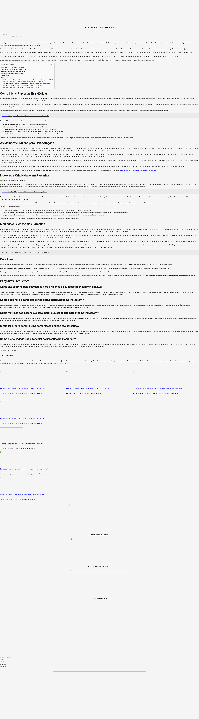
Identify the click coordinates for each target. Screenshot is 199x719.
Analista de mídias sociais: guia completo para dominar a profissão (22, 494)
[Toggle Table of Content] (51, 65)
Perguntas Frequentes (9, 78)
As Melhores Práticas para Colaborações (14, 69)
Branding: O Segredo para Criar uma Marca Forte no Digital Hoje (87, 388)
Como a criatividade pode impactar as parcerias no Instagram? (22, 87)
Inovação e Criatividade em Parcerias (13, 71)
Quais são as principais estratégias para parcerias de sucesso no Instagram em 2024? (29, 80)
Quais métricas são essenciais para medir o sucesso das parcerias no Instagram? (27, 83)
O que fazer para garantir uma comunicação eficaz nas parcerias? (23, 85)
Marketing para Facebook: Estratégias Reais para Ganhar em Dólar (22, 388)
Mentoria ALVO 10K (137, 275)
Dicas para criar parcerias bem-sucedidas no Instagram (138, 170)
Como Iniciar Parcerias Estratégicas (13, 67)
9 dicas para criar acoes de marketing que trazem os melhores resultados (157, 388)
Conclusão (5, 75)
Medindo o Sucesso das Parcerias (12, 73)
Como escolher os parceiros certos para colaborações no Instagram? (24, 81)
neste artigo (69, 138)
